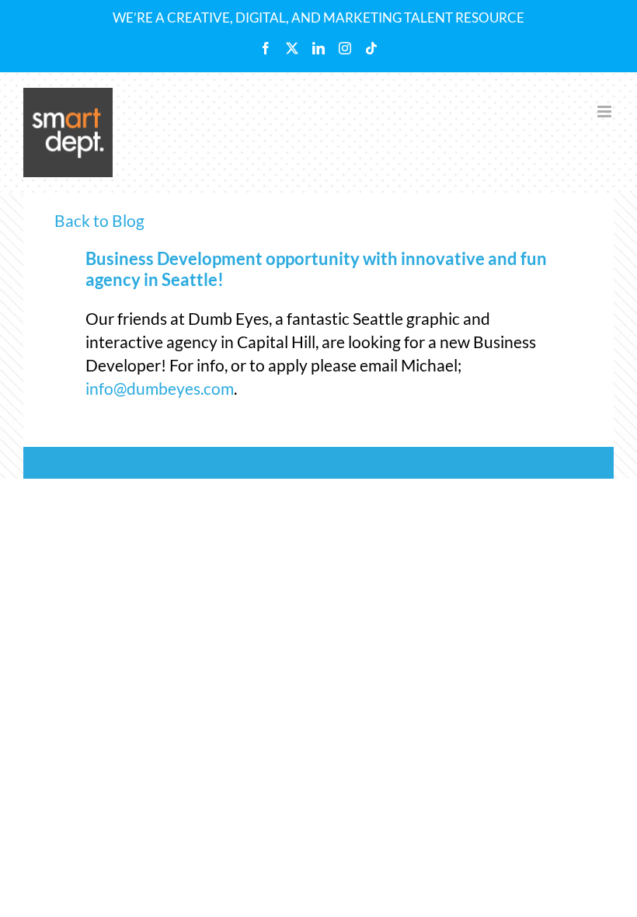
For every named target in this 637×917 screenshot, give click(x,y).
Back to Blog (99, 220)
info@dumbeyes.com (159, 388)
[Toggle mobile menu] (605, 111)
